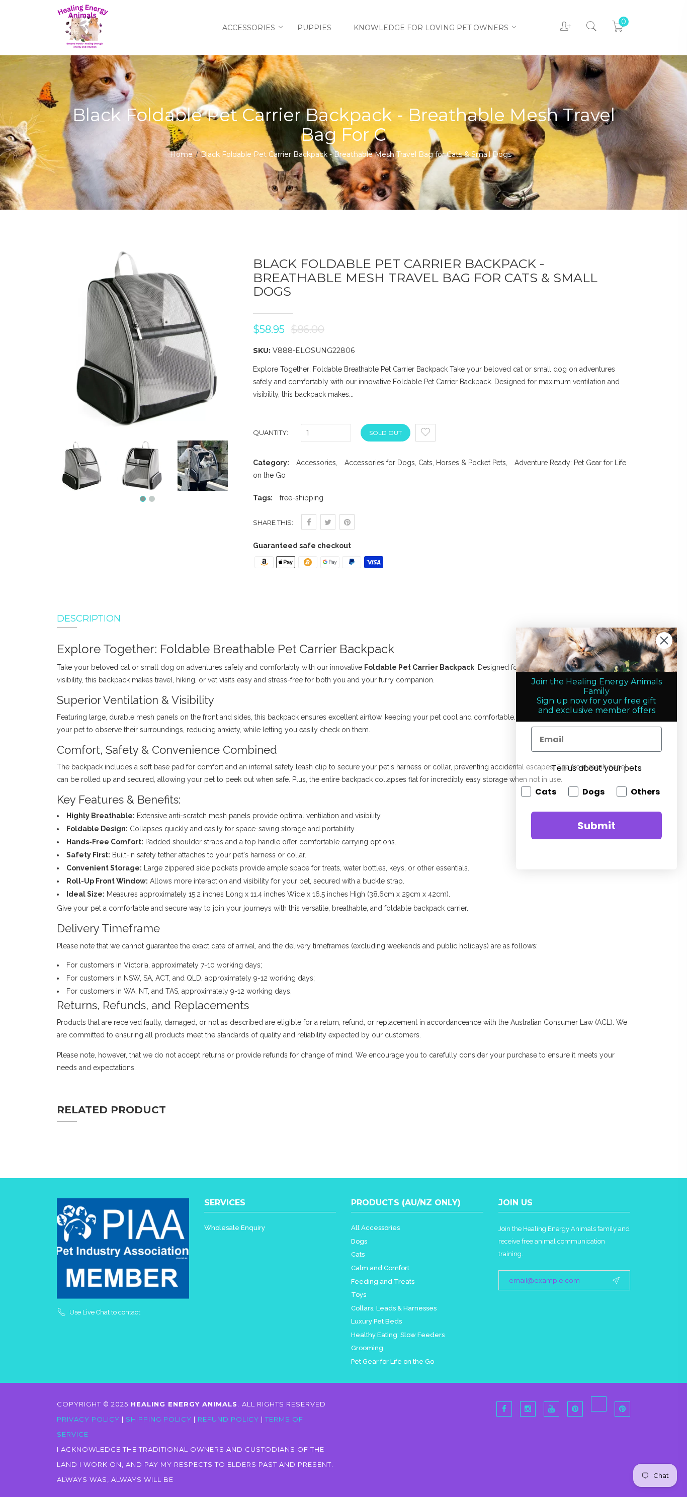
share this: (273, 522)
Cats (358, 1254)
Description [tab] (89, 618)
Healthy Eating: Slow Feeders (398, 1335)
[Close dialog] (664, 640)
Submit (596, 826)
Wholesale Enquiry (234, 1227)
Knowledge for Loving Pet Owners (431, 27)
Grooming (367, 1348)
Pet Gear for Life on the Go (392, 1361)
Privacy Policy (89, 1419)
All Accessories (375, 1227)
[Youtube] (551, 1409)
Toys (358, 1294)
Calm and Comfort (380, 1268)
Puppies (314, 27)
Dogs (359, 1241)
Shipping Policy (159, 1419)
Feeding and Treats (382, 1281)
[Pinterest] (599, 1404)
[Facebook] (504, 1409)
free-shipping (301, 498)
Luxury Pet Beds (376, 1321)
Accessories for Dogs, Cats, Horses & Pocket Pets (425, 463)
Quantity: (270, 432)
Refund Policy (228, 1419)
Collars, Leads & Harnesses (394, 1308)
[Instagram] (528, 1409)
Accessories (248, 27)
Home (181, 154)
